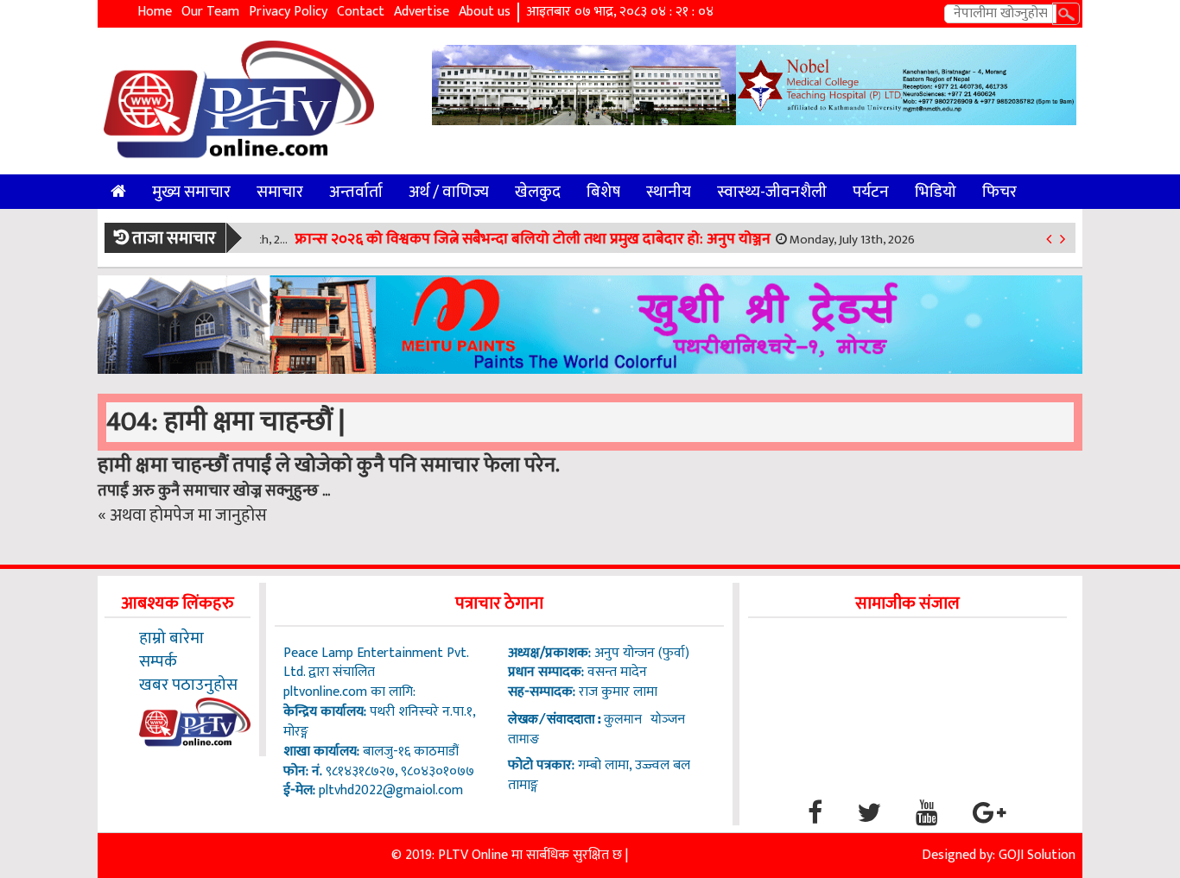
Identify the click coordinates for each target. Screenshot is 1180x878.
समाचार (280, 191)
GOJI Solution (1037, 855)
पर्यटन (871, 191)
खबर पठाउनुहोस (188, 684)
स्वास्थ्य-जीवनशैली (772, 191)
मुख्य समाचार (191, 191)
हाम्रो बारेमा (171, 638)
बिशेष (603, 191)
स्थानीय (668, 191)
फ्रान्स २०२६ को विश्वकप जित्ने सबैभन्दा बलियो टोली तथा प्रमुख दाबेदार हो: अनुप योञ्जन (533, 239)
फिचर (999, 191)
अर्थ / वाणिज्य (449, 191)
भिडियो (935, 191)
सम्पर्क (158, 661)
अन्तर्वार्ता (356, 191)
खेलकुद (538, 191)
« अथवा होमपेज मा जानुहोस (182, 515)
